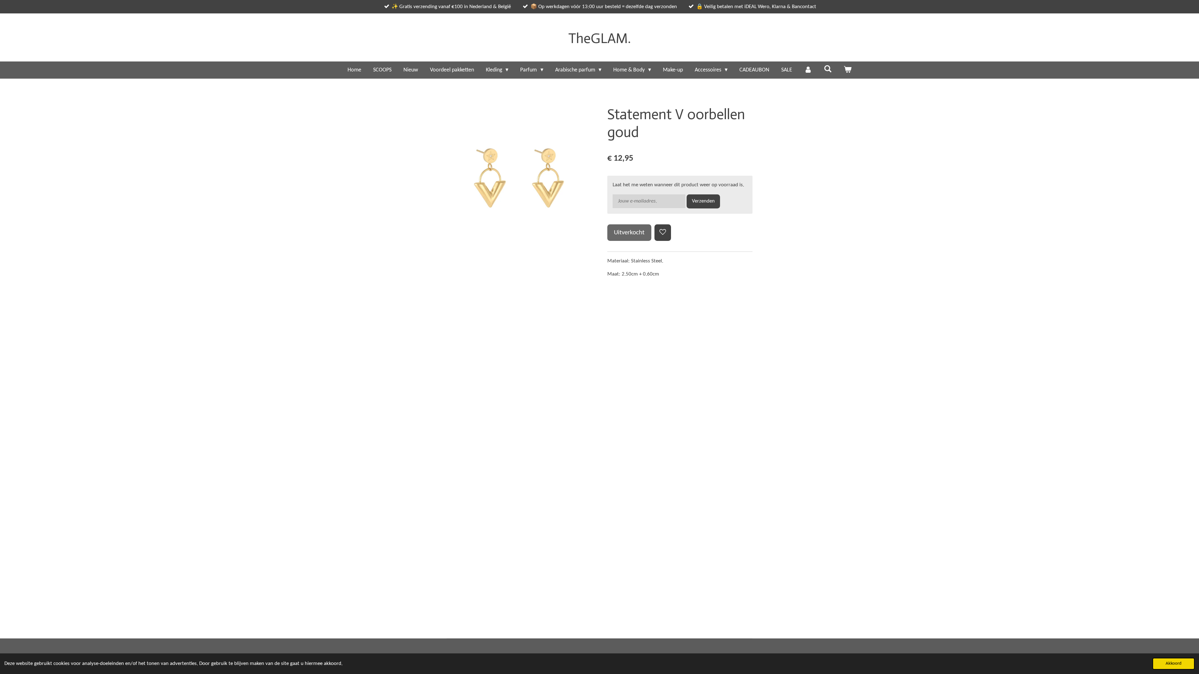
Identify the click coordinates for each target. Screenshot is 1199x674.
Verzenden (703, 201)
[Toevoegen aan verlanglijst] (662, 232)
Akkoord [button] (1174, 663)
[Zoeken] (827, 69)
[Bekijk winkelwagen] (847, 70)
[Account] (808, 70)
